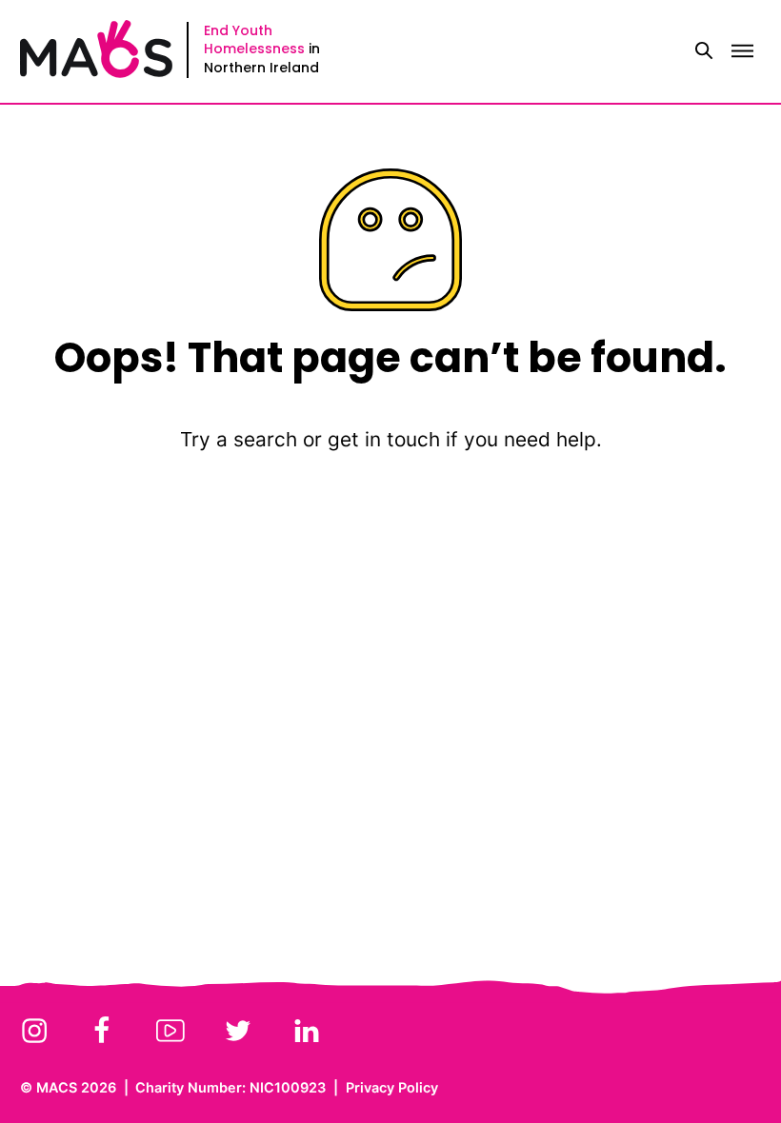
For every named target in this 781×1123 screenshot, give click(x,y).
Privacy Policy (392, 1087)
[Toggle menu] (742, 51)
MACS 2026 (76, 1087)
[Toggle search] (704, 51)
